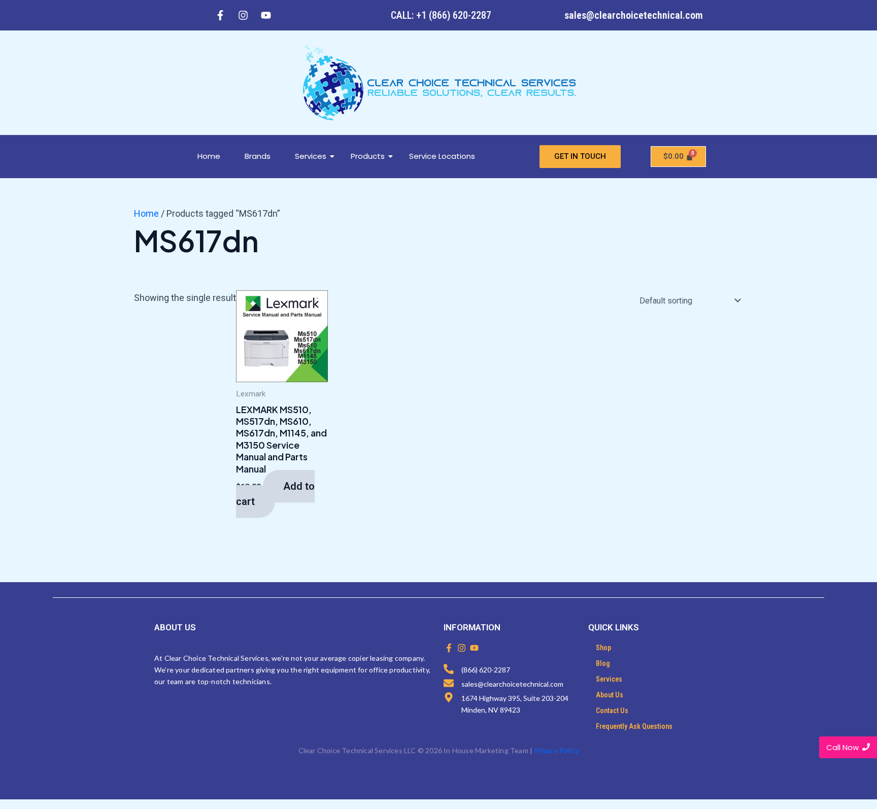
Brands (258, 156)
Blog (603, 663)
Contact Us (612, 710)
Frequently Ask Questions (634, 726)
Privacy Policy (556, 750)
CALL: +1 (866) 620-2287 (441, 15)
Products (368, 156)
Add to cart (275, 494)
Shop (603, 648)
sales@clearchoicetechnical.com (633, 15)
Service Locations (442, 156)
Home (208, 156)
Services (310, 156)
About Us (609, 695)
